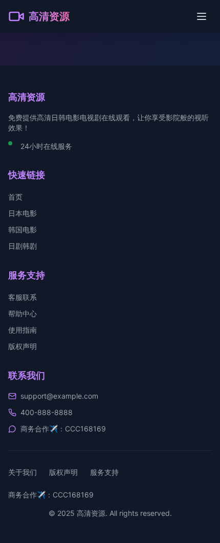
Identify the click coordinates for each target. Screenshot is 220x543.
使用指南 (22, 329)
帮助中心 (22, 313)
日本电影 (22, 213)
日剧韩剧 (22, 246)
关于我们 (22, 472)
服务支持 (104, 472)
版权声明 (22, 346)
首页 (15, 196)
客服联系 (22, 297)
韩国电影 (22, 229)
